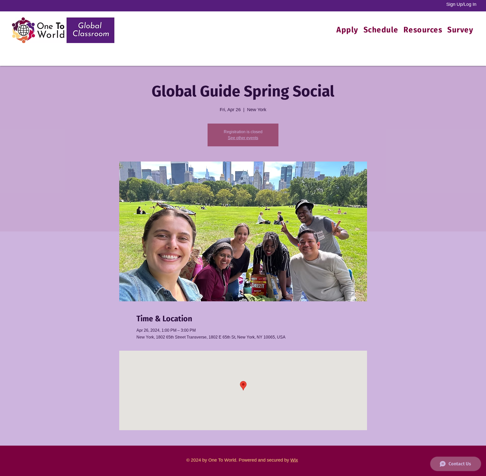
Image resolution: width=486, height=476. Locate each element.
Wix (294, 460)
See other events (243, 138)
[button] (423, 30)
